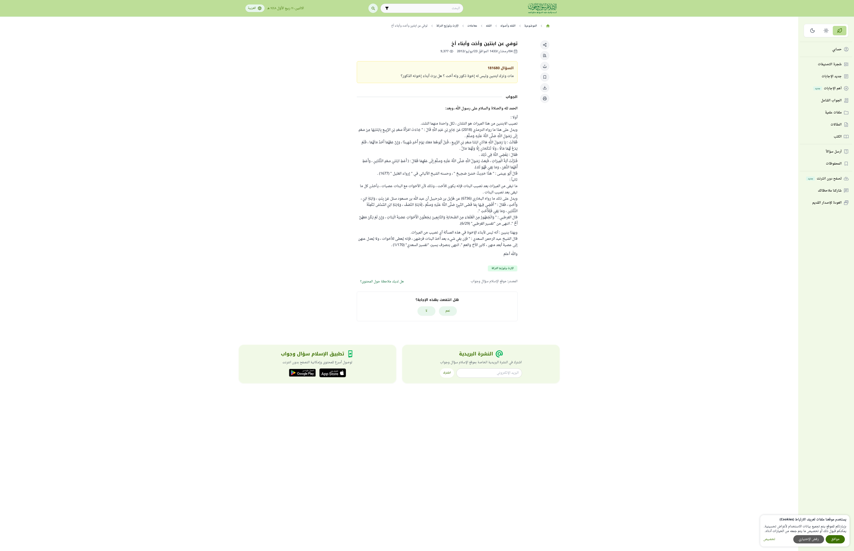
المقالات (836, 125)
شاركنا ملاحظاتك (830, 191)
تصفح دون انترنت (825, 179)
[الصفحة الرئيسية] (548, 26)
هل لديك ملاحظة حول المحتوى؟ (382, 282)
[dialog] (805, 531)
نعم (447, 311)
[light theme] (826, 30)
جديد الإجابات (832, 76)
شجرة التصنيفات (830, 64)
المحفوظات (834, 164)
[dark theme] (812, 30)
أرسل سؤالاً (834, 152)
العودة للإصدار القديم (827, 203)
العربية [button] (252, 8)
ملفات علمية (833, 113)
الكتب (838, 137)
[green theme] (839, 30)
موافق (835, 539)
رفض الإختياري (809, 539)
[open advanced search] (387, 8)
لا (426, 311)
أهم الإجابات (828, 89)
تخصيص (769, 539)
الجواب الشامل (831, 101)
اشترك (447, 373)
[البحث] (373, 8)
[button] (544, 44)
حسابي (837, 49)
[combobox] (425, 8)
